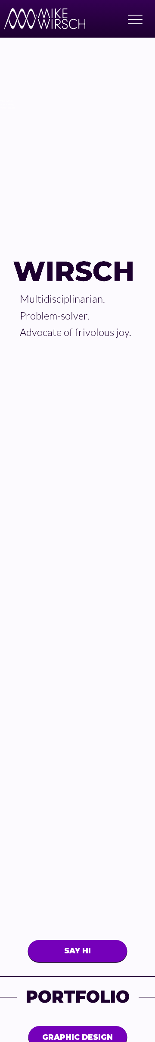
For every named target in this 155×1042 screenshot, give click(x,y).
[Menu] (135, 19)
